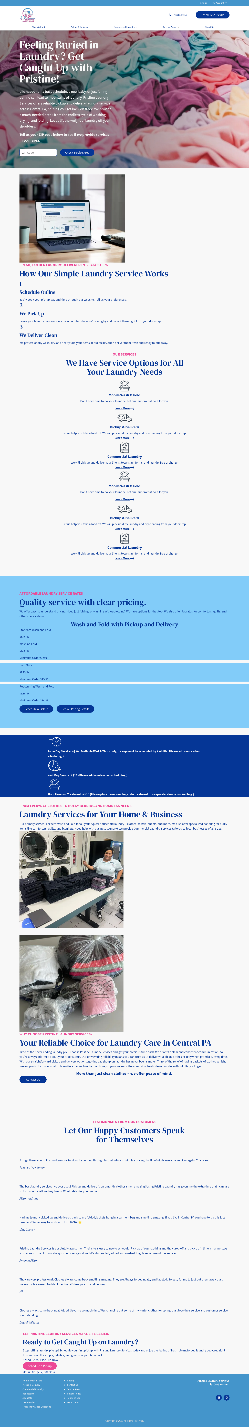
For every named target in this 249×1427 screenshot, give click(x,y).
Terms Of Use (73, 1397)
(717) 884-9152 (180, 14)
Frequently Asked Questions (37, 1406)
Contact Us (72, 1384)
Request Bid (29, 1393)
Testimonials (29, 1402)
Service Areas (169, 26)
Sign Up (203, 2)
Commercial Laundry (124, 26)
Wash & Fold (38, 26)
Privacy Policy (74, 1393)
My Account (218, 2)
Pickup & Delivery (79, 26)
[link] (124, 395)
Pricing (70, 1380)
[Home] (27, 14)
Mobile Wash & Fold (32, 1380)
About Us (209, 26)
